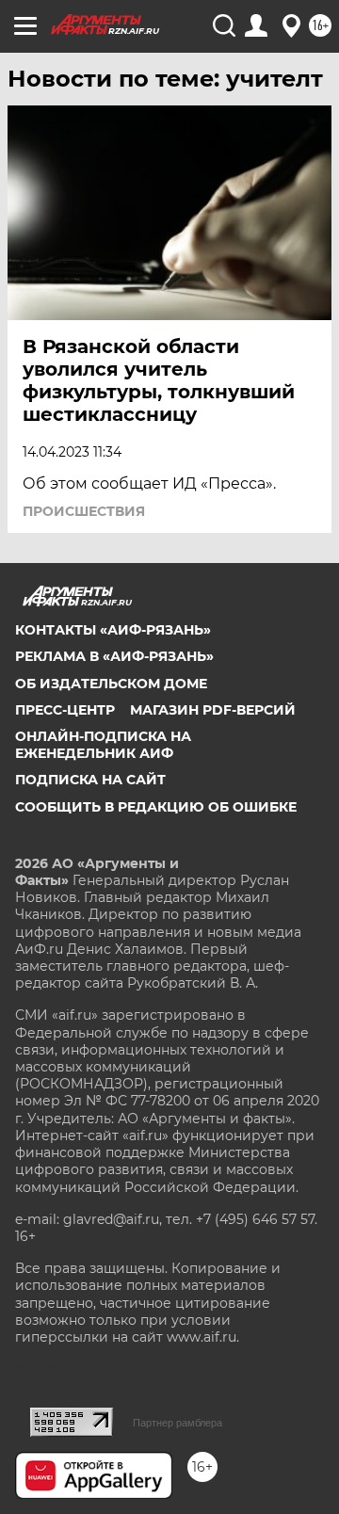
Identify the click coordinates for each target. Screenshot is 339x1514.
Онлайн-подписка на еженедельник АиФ (103, 745)
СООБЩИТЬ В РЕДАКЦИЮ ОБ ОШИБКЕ (156, 806)
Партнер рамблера (177, 1422)
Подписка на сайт (90, 779)
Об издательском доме (111, 683)
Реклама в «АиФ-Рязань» (114, 656)
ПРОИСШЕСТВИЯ (84, 511)
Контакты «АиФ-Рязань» (113, 629)
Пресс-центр (65, 709)
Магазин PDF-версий (213, 709)
